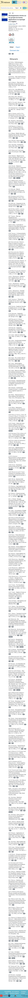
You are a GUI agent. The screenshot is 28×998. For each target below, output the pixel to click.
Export (18, 47)
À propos (23, 991)
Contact (23, 993)
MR (9, 53)
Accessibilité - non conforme (12, 991)
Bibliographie (14, 59)
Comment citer (14, 50)
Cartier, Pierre (12, 24)
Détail (11, 47)
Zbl (12, 53)
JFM (10, 79)
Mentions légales (14, 993)
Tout (16, 8)
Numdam (10, 163)
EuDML (16, 940)
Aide (6, 993)
